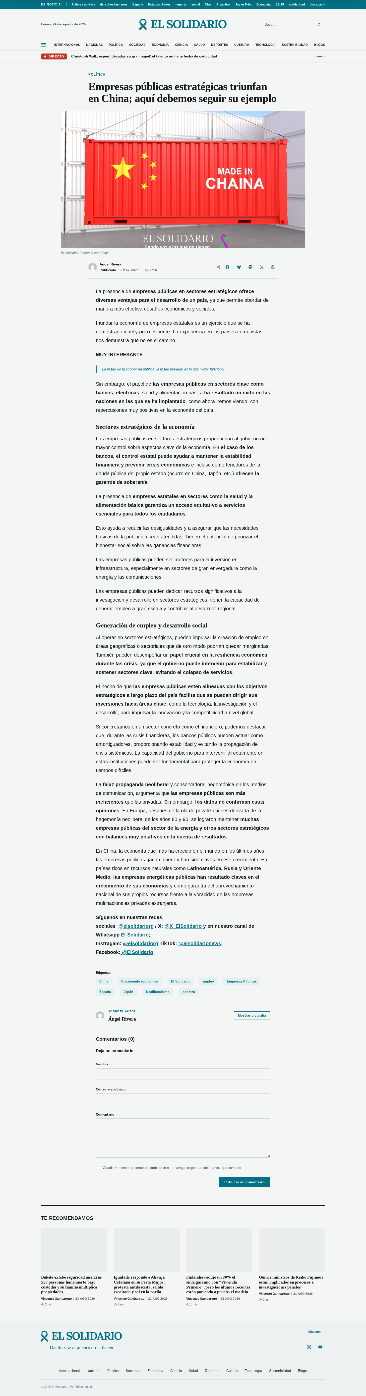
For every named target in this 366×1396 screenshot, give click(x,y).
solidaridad (297, 4)
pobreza (189, 992)
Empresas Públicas (242, 981)
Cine (208, 4)
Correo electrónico (111, 1089)
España (137, 4)
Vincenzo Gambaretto (56, 1298)
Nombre (102, 1064)
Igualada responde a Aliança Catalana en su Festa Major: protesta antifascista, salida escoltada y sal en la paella (139, 1284)
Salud (193, 1371)
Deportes (212, 1371)
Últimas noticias (83, 4)
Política (113, 1371)
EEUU (280, 4)
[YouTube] (320, 1347)
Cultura (232, 1371)
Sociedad (133, 1371)
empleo (208, 981)
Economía (263, 4)
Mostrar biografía (252, 1015)
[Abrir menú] (43, 45)
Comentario (105, 1114)
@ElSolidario (137, 952)
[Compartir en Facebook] (227, 267)
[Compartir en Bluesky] (238, 267)
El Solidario (135, 934)
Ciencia (176, 1371)
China (103, 981)
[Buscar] (319, 24)
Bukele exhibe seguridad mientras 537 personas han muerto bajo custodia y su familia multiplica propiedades (71, 1284)
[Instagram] (309, 1347)
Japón (128, 992)
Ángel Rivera (110, 264)
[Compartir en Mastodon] (250, 267)
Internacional (69, 1371)
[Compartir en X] (261, 267)
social (195, 4)
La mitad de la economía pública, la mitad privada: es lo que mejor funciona (163, 369)
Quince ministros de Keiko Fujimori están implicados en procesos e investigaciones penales (291, 1282)
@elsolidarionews (200, 943)
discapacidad (319, 4)
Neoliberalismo (158, 992)
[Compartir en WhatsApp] (273, 267)
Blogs (302, 1371)
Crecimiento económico (139, 981)
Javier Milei (243, 4)
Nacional (93, 1371)
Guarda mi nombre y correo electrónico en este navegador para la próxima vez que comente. (172, 1168)
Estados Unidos (159, 4)
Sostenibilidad (280, 1371)
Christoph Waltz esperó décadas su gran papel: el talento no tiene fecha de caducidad (144, 56)
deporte (181, 4)
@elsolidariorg (140, 943)
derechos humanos (113, 4)
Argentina (223, 4)
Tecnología (253, 1371)
